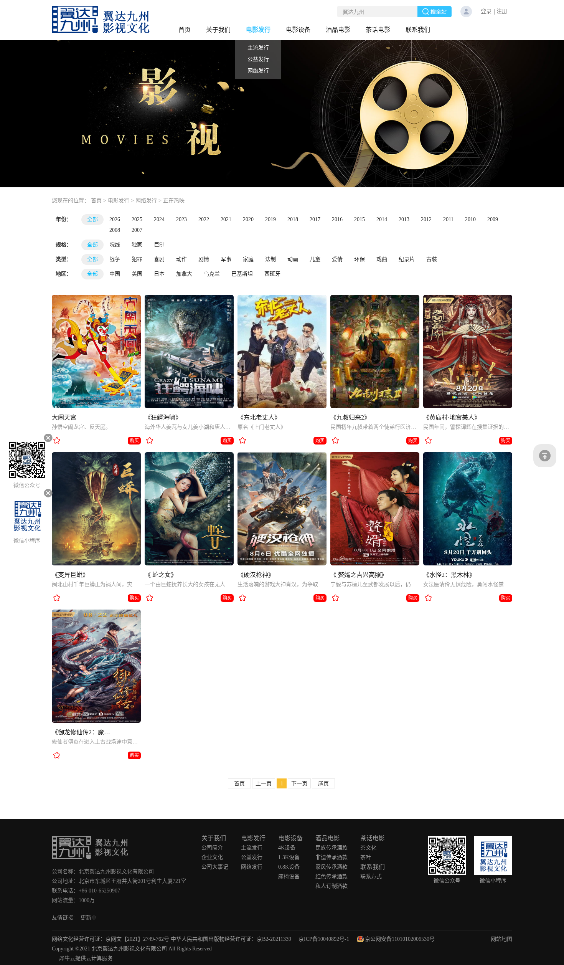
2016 (337, 219)
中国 (114, 274)
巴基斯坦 (242, 274)
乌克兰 (212, 274)
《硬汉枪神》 (255, 575)
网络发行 (146, 200)
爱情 (337, 259)
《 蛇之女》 (161, 575)
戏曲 (381, 259)
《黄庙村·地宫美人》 (451, 417)
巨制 (159, 245)
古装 (431, 259)
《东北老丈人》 (258, 417)
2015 (359, 219)
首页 (184, 29)
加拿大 (184, 274)
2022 (203, 219)
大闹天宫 (64, 417)
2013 (404, 219)
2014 (381, 219)
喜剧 (159, 259)
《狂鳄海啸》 (163, 417)
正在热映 (174, 200)
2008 (114, 230)
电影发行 (118, 200)
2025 (137, 219)
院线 (114, 245)
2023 (181, 219)
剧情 (203, 259)
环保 (359, 259)
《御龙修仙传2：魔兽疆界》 (83, 732)
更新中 (89, 917)
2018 (292, 219)
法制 (270, 259)
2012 (426, 219)
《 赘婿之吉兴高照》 (358, 575)
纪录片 (407, 259)
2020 (248, 219)
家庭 (248, 259)
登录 (486, 11)
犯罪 (137, 259)
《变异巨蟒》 (70, 575)
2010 (470, 219)
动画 (292, 259)
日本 (159, 274)
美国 (137, 274)
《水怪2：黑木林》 (449, 575)
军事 (226, 259)
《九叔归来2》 (350, 417)
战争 (114, 259)
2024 (159, 219)
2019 (270, 219)
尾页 (323, 784)
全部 (92, 219)
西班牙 (272, 274)
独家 (137, 245)
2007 (137, 230)
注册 (501, 11)
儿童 (315, 259)
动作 (181, 259)
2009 (492, 219)
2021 (226, 219)
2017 (315, 219)
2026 (114, 219)
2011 (448, 219)
